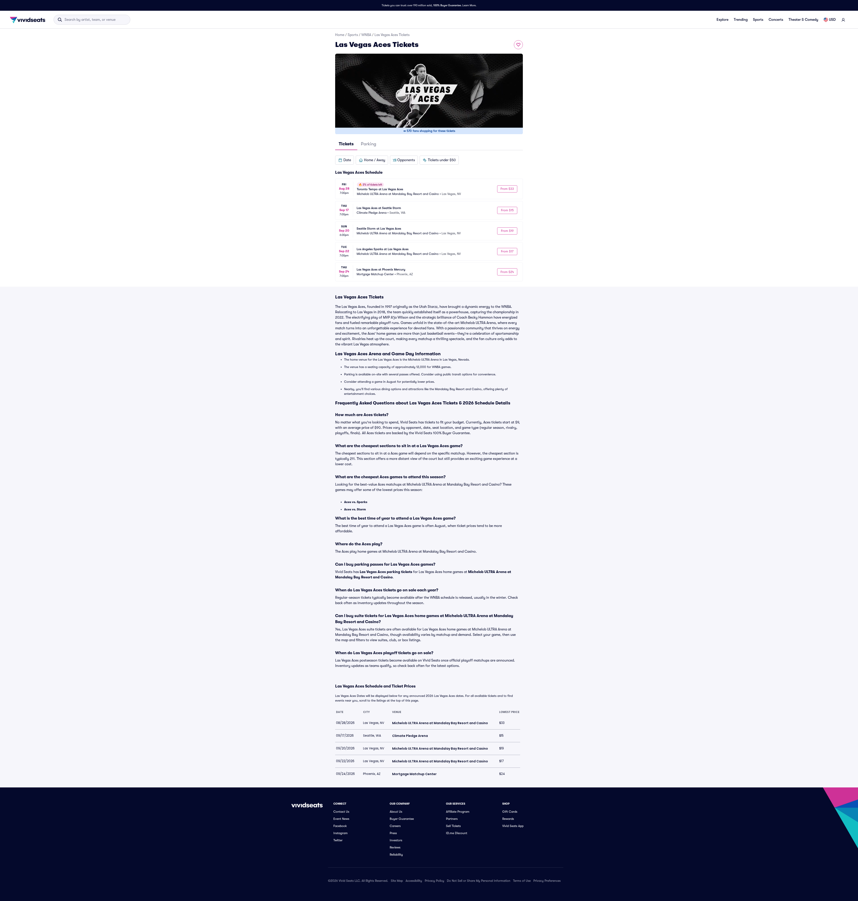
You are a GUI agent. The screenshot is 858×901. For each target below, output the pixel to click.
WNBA (366, 35)
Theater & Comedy (803, 20)
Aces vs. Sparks (355, 502)
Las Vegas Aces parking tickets (386, 572)
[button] (344, 160)
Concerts (776, 20)
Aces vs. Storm (355, 509)
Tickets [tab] (346, 143)
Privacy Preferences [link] (547, 880)
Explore (722, 20)
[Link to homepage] (29, 19)
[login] (843, 20)
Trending (741, 20)
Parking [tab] (368, 143)
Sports (758, 20)
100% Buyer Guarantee (447, 5)
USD (832, 20)
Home (339, 35)
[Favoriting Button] (518, 44)
